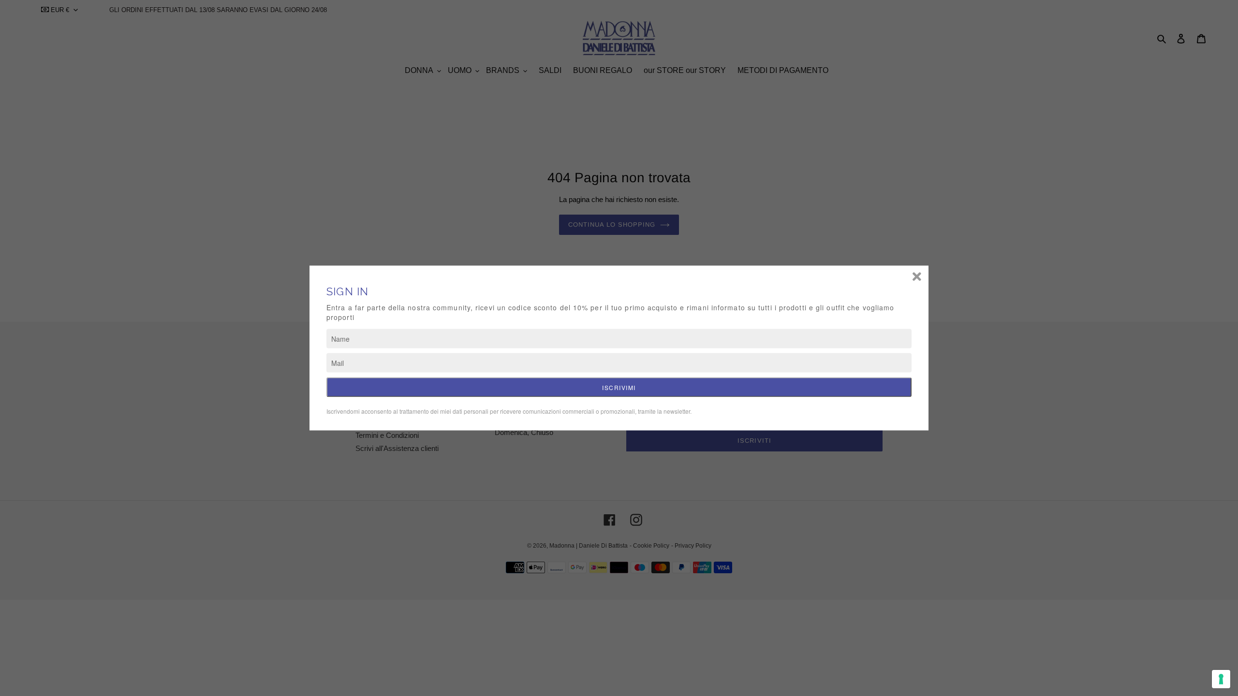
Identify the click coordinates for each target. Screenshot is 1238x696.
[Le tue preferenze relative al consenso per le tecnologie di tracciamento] (1221, 679)
